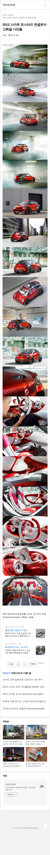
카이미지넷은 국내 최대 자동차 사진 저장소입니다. (20, 789)
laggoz (35, 828)
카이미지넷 (9, 4)
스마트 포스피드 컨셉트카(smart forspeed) (23, 708)
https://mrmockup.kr (12, 627)
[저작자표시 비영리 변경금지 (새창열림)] (41, 663)
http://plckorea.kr (11, 644)
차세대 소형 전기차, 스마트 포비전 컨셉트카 (24, 701)
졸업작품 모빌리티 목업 (16, 630)
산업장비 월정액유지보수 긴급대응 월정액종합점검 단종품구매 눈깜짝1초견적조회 (17, 651)
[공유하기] (18, 664)
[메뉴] (45, 5)
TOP (45, 825)
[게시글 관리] (25, 664)
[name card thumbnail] (42, 786)
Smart (6, 673)
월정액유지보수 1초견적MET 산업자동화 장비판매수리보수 (17, 647)
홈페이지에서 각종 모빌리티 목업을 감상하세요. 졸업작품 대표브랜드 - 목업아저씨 (18, 634)
